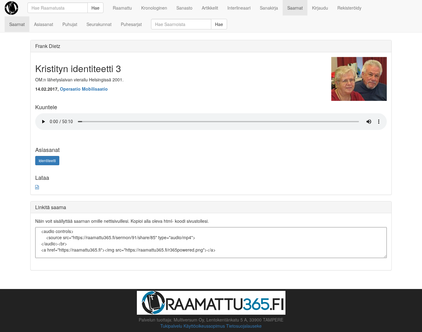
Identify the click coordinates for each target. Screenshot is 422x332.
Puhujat (69, 24)
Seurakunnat (99, 24)
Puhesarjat (131, 24)
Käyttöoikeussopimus (204, 326)
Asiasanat (43, 24)
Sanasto (184, 8)
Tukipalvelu (171, 326)
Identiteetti (47, 160)
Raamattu (122, 8)
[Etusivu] (11, 7)
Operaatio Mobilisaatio (84, 89)
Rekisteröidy (349, 8)
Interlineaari (239, 8)
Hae (95, 8)
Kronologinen (154, 8)
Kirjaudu (320, 8)
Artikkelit (210, 8)
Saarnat (295, 8)
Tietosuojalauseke (244, 326)
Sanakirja (269, 8)
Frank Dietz (47, 46)
